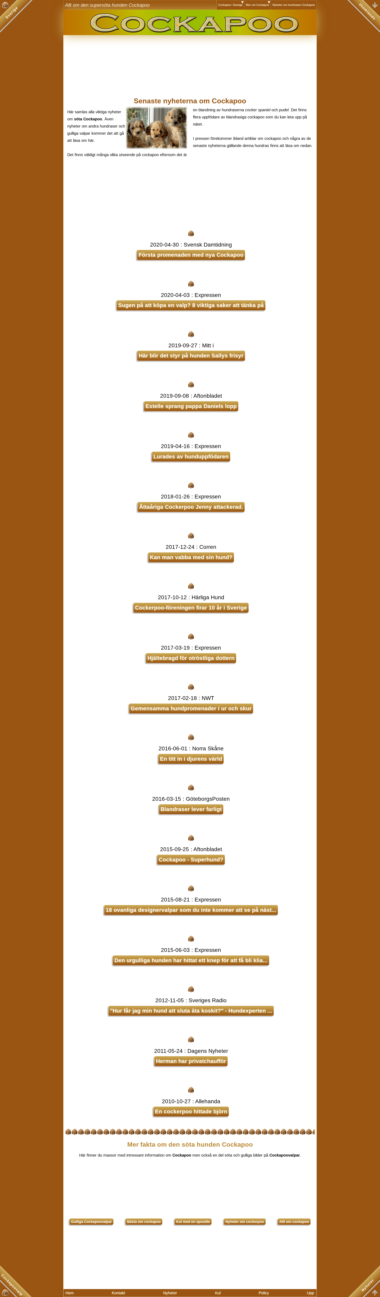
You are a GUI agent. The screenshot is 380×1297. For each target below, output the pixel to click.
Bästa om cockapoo (144, 1222)
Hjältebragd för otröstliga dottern (191, 658)
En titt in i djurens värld (191, 759)
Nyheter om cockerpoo (244, 1222)
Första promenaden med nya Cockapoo (191, 255)
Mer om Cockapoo (257, 4)
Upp (310, 1293)
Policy (264, 1293)
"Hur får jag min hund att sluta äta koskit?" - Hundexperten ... (191, 1011)
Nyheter (170, 1293)
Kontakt (118, 1293)
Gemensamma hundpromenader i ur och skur (191, 708)
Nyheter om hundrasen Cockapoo (294, 4)
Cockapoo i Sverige (230, 4)
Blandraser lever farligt (191, 809)
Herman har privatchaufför (191, 1061)
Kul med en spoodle (193, 1222)
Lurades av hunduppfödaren (191, 456)
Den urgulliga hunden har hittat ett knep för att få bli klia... (191, 960)
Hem (70, 1293)
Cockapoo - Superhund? (191, 859)
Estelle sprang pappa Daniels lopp (191, 406)
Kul (218, 1293)
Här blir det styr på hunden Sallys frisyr (191, 355)
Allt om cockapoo (294, 1222)
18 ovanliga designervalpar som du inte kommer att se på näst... (191, 910)
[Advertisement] (190, 63)
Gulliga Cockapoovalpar (91, 1222)
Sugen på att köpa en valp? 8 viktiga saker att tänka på (191, 305)
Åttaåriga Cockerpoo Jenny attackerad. (191, 507)
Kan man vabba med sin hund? (191, 557)
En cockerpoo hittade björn (191, 1111)
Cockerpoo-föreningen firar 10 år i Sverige (191, 608)
